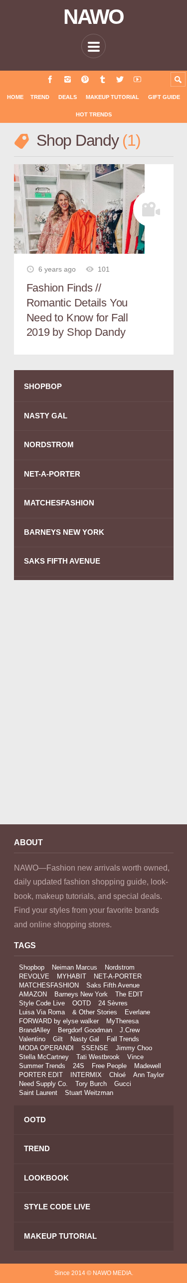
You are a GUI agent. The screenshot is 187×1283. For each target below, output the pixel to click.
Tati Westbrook (98, 1057)
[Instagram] (67, 79)
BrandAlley (34, 1030)
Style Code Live (42, 1003)
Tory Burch (91, 1084)
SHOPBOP (43, 386)
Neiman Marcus (74, 967)
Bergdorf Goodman (85, 1030)
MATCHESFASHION (59, 502)
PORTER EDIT (41, 1075)
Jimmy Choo (134, 1048)
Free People (109, 1066)
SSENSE (94, 1048)
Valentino (32, 1039)
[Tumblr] (102, 79)
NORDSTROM (49, 444)
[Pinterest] (85, 79)
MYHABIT (71, 976)
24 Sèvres (113, 1003)
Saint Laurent (38, 1092)
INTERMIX (86, 1075)
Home (15, 97)
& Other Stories (94, 1012)
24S (78, 1066)
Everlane (137, 1012)
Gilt (58, 1039)
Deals (67, 97)
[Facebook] (50, 79)
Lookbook (46, 1178)
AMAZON (33, 994)
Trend (39, 97)
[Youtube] (137, 79)
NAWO (93, 16)
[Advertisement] (93, 709)
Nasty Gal (84, 1039)
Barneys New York (81, 994)
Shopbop (31, 967)
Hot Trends (94, 114)
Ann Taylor (148, 1075)
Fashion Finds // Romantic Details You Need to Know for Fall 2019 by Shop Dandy (77, 310)
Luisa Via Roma (42, 1012)
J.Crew (130, 1030)
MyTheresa (122, 1021)
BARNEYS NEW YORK (64, 532)
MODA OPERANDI (46, 1048)
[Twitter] (120, 79)
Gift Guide (164, 97)
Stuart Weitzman (89, 1092)
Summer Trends (42, 1066)
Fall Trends (123, 1039)
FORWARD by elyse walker (59, 1021)
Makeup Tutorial (112, 97)
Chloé (117, 1075)
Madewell (147, 1066)
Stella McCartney (44, 1057)
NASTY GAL (45, 415)
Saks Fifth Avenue (113, 985)
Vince (135, 1057)
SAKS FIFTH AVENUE (62, 561)
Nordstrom (120, 967)
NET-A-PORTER (52, 474)
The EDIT (129, 994)
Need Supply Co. (43, 1084)
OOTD (81, 1003)
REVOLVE (34, 976)
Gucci (122, 1084)
